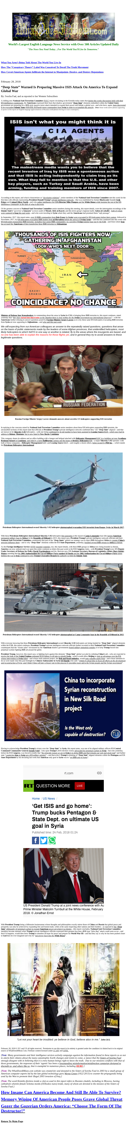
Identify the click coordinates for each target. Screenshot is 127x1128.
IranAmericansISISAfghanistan (63, 223)
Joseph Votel (34, 751)
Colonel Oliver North (19, 202)
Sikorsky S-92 (20, 432)
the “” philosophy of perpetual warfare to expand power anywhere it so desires (61, 928)
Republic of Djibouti (41, 538)
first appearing (67, 536)
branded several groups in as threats (103, 542)
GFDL (65, 1051)
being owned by (102, 443)
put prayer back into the (50, 936)
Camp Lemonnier (91, 536)
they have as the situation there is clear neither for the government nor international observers (62, 318)
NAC (46, 101)
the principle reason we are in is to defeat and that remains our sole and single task (78, 753)
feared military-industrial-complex (82, 647)
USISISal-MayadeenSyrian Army (54, 219)
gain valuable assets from (95, 658)
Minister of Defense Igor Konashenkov (17, 315)
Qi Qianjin (65, 661)
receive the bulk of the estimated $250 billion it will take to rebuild (36, 656)
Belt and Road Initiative (69, 658)
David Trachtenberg (41, 551)
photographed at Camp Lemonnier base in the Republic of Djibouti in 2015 (92, 635)
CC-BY (56, 1051)
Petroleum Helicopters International (19, 445)
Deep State (77, 103)
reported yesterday (43, 547)
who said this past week (52, 322)
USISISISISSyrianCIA (53, 222)
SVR (33, 547)
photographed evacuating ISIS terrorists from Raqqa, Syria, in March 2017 (92, 527)
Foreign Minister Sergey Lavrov (60, 320)
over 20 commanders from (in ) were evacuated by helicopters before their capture (73, 217)
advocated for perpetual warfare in (90, 751)
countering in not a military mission (26, 755)
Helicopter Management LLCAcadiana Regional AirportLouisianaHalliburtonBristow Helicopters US (63, 439)
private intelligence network (63, 200)
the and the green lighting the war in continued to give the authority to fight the (61, 554)
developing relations (51, 198)
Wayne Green (70, 1073)
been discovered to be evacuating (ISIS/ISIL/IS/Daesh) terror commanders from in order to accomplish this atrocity (63, 106)
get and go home (78, 757)
